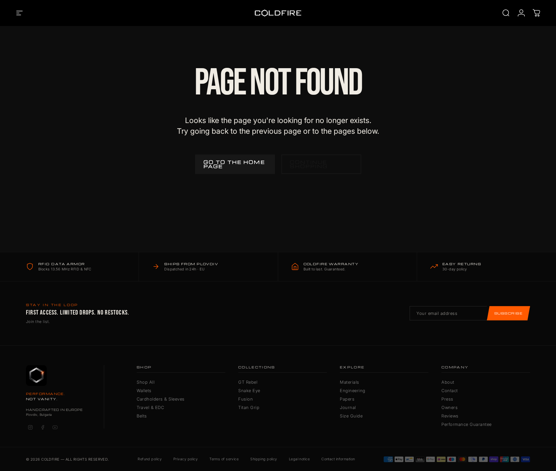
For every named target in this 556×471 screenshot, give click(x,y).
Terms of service (224, 459)
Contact (449, 390)
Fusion (245, 399)
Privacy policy (185, 459)
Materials (349, 382)
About (447, 382)
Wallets (144, 390)
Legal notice (299, 459)
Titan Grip (248, 407)
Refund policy (150, 459)
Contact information (338, 459)
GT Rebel (247, 382)
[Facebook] (42, 427)
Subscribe (508, 313)
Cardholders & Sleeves (161, 399)
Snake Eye (249, 390)
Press (447, 399)
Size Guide (351, 415)
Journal (348, 407)
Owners (449, 407)
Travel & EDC (150, 407)
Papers (347, 399)
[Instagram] (30, 427)
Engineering (352, 390)
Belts (142, 415)
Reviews (450, 415)
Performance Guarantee (466, 424)
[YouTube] (55, 427)
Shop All (145, 382)
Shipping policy (263, 459)
